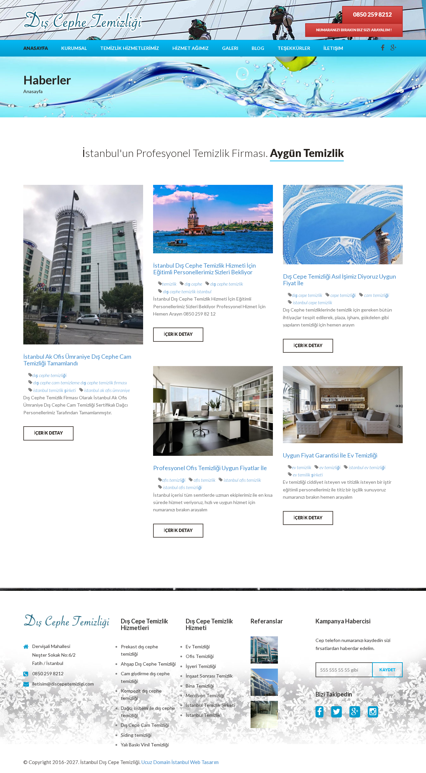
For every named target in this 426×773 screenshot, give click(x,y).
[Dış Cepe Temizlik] (83, 22)
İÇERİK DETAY (48, 433)
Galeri (230, 48)
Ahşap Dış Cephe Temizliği (148, 664)
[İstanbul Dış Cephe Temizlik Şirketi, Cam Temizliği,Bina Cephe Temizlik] (67, 622)
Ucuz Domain (155, 762)
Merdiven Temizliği (205, 695)
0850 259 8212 (372, 14)
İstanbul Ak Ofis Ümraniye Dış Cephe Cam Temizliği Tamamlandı (77, 360)
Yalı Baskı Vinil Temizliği (145, 744)
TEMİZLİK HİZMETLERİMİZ (129, 48)
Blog (258, 48)
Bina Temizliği (200, 686)
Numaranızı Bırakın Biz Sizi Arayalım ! (354, 30)
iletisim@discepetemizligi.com (63, 684)
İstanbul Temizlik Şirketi (210, 705)
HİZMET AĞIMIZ (190, 48)
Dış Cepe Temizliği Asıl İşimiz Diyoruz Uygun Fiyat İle (339, 280)
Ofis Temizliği (200, 656)
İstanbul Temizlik (203, 715)
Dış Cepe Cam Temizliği (145, 725)
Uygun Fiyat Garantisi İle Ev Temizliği (330, 455)
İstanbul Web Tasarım (195, 762)
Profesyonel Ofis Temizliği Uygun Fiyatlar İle (210, 467)
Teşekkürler (294, 48)
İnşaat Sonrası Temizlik (209, 676)
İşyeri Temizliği (201, 666)
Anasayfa (35, 48)
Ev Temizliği (198, 646)
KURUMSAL (74, 48)
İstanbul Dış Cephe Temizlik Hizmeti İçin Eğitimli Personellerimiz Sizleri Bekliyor (204, 269)
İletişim (333, 48)
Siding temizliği (136, 735)
